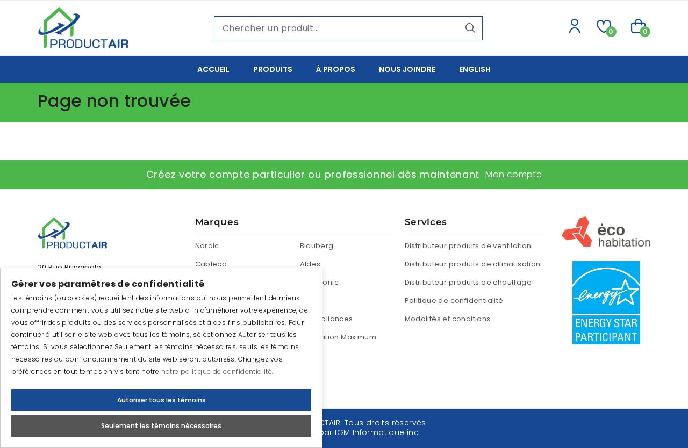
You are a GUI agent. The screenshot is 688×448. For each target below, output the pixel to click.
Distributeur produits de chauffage (468, 282)
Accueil (213, 69)
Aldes (310, 264)
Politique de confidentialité (454, 300)
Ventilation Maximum (338, 337)
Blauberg (317, 246)
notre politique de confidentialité (217, 371)
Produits (272, 69)
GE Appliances (326, 319)
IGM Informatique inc (377, 432)
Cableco (211, 264)
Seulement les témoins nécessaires (161, 425)
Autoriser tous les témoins (161, 399)
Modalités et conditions (448, 319)
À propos (335, 69)
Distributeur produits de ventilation (468, 246)
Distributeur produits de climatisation (473, 264)
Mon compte (513, 174)
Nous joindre (407, 69)
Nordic (207, 246)
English (475, 69)
